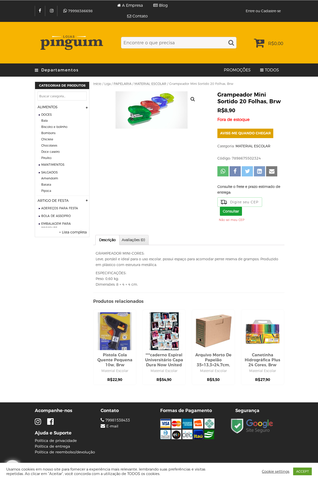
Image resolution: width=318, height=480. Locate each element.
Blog (163, 5)
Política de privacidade (56, 440)
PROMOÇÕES (237, 70)
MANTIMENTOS (52, 164)
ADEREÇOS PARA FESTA (59, 208)
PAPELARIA (122, 84)
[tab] (107, 240)
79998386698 (80, 11)
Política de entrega (52, 446)
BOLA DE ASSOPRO (56, 216)
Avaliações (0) (133, 240)
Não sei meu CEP (231, 220)
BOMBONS (48, 133)
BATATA (46, 184)
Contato (140, 16)
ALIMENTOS (48, 107)
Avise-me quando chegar (245, 133)
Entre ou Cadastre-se (263, 11)
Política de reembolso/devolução (65, 452)
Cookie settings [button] (275, 471)
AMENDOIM (49, 178)
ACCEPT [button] (302, 471)
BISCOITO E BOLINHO (54, 127)
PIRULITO (46, 158)
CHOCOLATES (49, 145)
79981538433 (117, 420)
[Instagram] (52, 11)
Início (97, 84)
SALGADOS (49, 172)
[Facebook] (40, 11)
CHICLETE (47, 139)
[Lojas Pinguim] (71, 42)
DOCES (46, 114)
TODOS (272, 70)
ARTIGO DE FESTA (53, 200)
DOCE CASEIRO (50, 152)
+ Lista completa (73, 232)
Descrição (107, 240)
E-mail (112, 426)
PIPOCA (46, 191)
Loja (107, 84)
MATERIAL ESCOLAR (150, 84)
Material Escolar (114, 371)
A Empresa (132, 5)
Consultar (231, 211)
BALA (44, 120)
